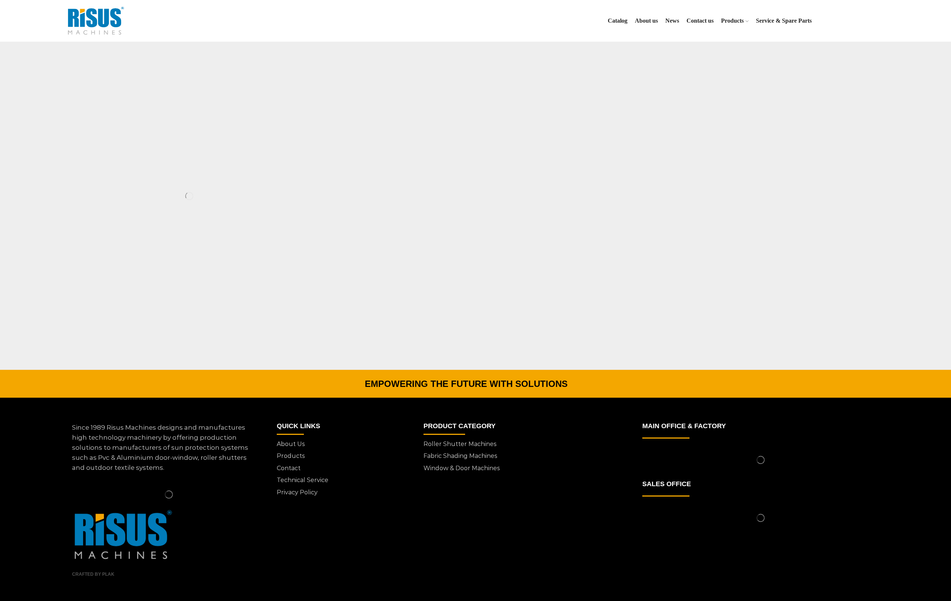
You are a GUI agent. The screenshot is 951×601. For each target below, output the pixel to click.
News (672, 20)
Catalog (617, 20)
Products (732, 20)
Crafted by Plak (93, 574)
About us (646, 20)
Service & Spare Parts (784, 20)
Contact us (700, 20)
